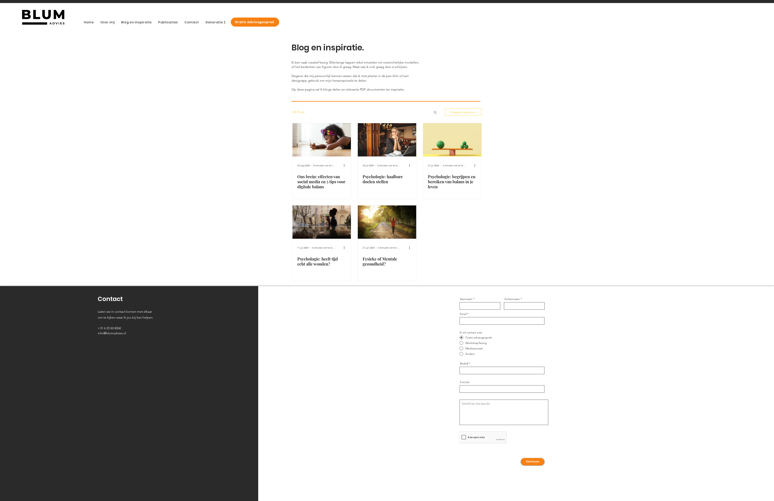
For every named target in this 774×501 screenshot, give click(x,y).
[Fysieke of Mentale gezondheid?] (387, 222)
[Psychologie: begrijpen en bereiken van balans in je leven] (452, 139)
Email (463, 313)
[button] (435, 112)
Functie (464, 382)
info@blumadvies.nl (112, 333)
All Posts (298, 112)
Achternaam (512, 299)
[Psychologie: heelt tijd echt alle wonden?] (321, 222)
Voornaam (466, 299)
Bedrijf (464, 363)
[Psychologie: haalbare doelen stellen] (387, 139)
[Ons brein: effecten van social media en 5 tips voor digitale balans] (321, 139)
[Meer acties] (345, 165)
